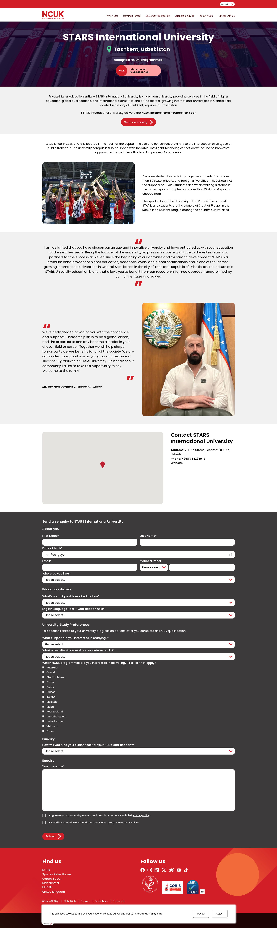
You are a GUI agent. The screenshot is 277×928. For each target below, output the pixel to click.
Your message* (53, 766)
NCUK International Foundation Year (169, 113)
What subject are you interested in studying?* (75, 638)
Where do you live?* (56, 573)
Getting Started (132, 16)
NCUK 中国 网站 (50, 901)
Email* (46, 561)
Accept (201, 913)
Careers (85, 901)
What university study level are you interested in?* (78, 650)
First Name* (50, 536)
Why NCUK (112, 16)
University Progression (158, 16)
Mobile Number (150, 561)
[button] (102, 464)
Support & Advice (184, 16)
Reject (219, 913)
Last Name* (148, 536)
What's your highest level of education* (70, 596)
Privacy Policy (141, 815)
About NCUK (206, 16)
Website (177, 463)
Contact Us (119, 901)
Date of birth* (52, 548)
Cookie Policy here (150, 913)
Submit (51, 836)
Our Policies (101, 901)
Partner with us (226, 16)
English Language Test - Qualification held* (73, 609)
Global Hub (70, 901)
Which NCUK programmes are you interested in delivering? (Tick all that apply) (99, 663)
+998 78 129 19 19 (193, 459)
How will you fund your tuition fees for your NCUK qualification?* (88, 745)
